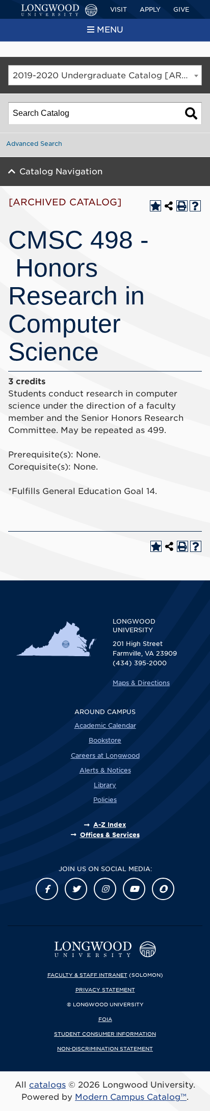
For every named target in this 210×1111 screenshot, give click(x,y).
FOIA (105, 1019)
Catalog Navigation (60, 171)
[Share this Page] (168, 205)
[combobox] (105, 75)
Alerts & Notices (105, 770)
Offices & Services (110, 835)
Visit (118, 9)
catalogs (47, 1085)
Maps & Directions (141, 683)
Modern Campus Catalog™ (131, 1097)
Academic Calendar (105, 725)
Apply (150, 9)
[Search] (191, 113)
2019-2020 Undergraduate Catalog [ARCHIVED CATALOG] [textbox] (107, 75)
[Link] (47, 889)
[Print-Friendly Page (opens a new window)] (182, 205)
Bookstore (105, 740)
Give (181, 9)
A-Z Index (109, 824)
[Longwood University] (59, 10)
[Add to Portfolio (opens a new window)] (155, 205)
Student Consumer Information (105, 1034)
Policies (105, 800)
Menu (110, 30)
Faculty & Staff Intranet (87, 975)
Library (105, 785)
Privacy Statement (105, 989)
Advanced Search (34, 143)
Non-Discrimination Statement (105, 1048)
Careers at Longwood (105, 755)
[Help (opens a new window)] (195, 205)
